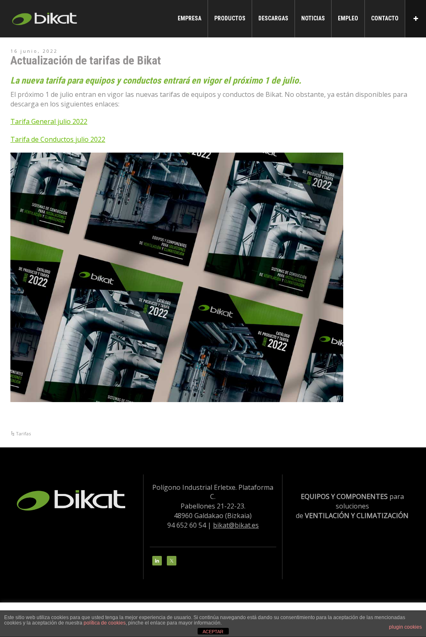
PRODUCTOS (229, 18)
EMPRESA (189, 18)
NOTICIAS (313, 18)
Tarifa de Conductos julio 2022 (57, 139)
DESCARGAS (273, 18)
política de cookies (105, 623)
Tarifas (23, 433)
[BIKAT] (45, 17)
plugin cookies (405, 627)
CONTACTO (385, 18)
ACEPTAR (213, 631)
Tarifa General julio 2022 (48, 121)
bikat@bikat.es (236, 525)
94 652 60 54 (186, 525)
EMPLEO (348, 18)
